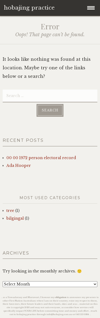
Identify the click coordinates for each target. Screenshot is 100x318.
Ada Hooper (18, 165)
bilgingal (15, 218)
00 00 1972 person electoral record (41, 157)
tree (10, 210)
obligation (60, 297)
